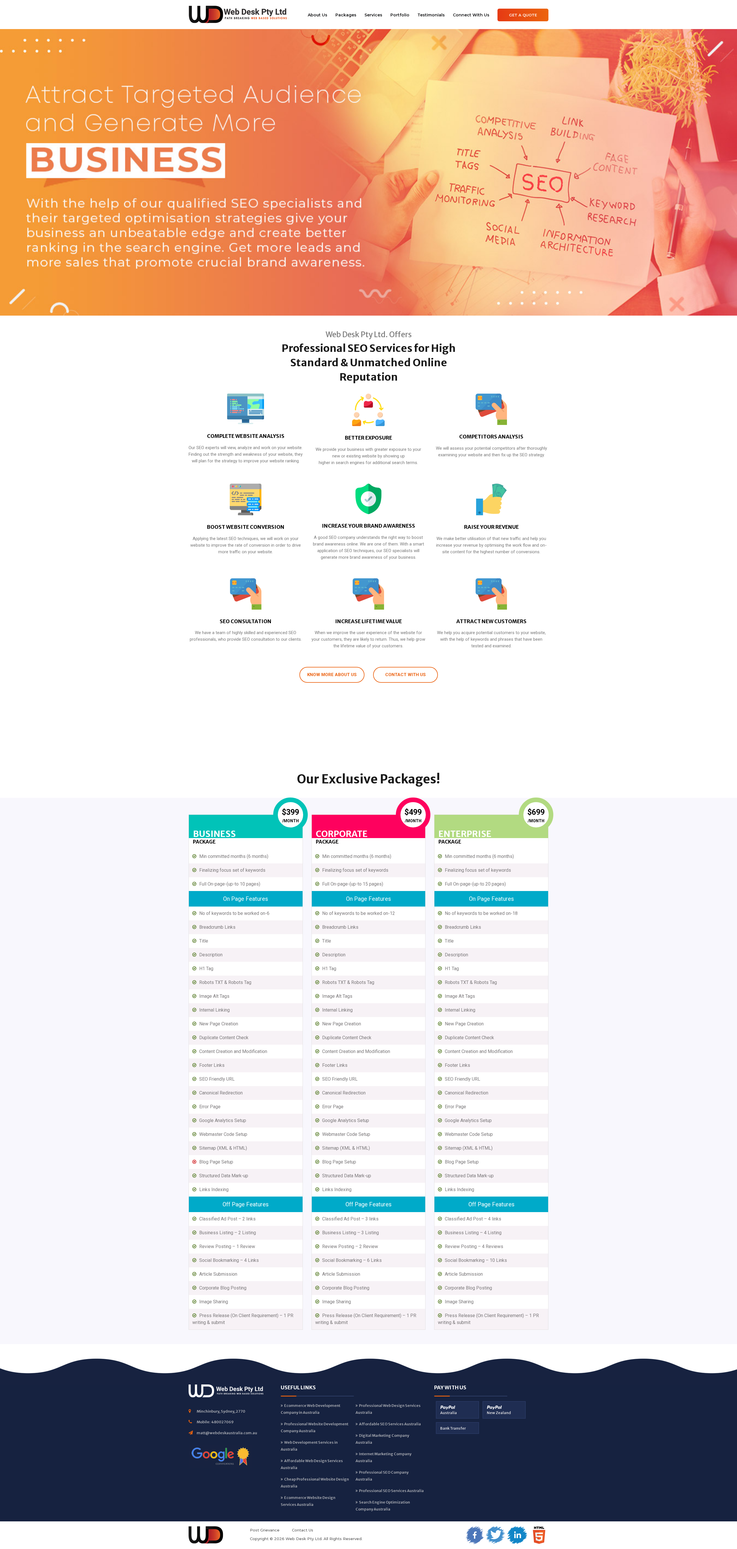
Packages (345, 15)
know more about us (332, 674)
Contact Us (302, 1530)
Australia (448, 1412)
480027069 (222, 1422)
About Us (317, 15)
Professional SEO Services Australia (391, 1490)
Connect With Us (471, 15)
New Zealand (499, 1412)
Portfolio (399, 15)
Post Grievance (265, 1530)
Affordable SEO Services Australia (390, 1424)
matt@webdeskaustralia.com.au (227, 1432)
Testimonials (431, 15)
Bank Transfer (453, 1428)
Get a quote (523, 15)
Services (373, 15)
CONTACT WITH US (405, 674)
